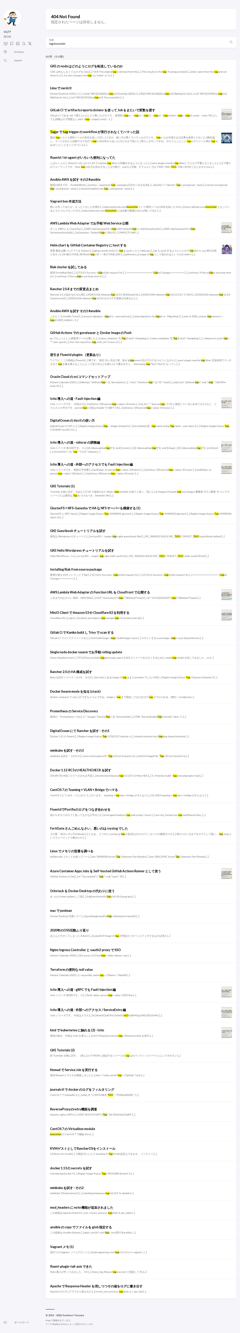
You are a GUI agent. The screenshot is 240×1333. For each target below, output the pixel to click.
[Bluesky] (6, 44)
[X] (30, 44)
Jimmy (64, 1324)
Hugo (48, 1320)
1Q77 (7, 31)
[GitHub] (12, 44)
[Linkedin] (18, 44)
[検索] (231, 42)
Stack (55, 1324)
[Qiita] (24, 44)
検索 (51, 40)
